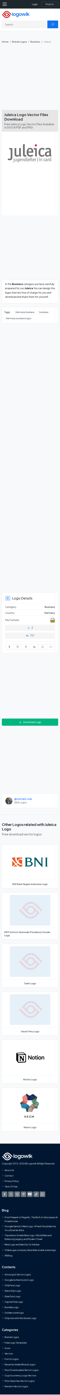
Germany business (24, 312)
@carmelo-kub (23, 798)
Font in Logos (12, 1359)
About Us (9, 1170)
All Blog (8, 1255)
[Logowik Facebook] (4, 1194)
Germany (49, 612)
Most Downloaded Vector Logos (22, 1370)
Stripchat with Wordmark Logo (20, 1318)
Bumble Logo (12, 1307)
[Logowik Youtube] (30, 1194)
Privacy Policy (12, 1181)
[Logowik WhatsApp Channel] (42, 1194)
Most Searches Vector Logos (20, 1380)
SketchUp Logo (13, 1290)
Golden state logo (14, 1312)
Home (5, 41)
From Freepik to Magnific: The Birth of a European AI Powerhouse (31, 1219)
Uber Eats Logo (12, 1296)
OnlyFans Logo (12, 1285)
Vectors (9, 1353)
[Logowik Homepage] (16, 14)
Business (35, 41)
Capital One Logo (14, 1301)
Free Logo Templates (16, 1342)
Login (35, 4)
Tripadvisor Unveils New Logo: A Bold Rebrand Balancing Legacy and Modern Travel (28, 1237)
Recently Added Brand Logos (20, 1364)
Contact (9, 1175)
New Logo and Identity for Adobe (22, 1244)
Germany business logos (18, 318)
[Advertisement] (30, 78)
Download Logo (32, 722)
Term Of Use (11, 1186)
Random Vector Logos (16, 1386)
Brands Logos (19, 41)
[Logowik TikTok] (36, 1194)
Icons (7, 1348)
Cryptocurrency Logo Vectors (20, 1375)
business (43, 312)
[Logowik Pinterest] (23, 1194)
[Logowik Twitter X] (11, 1194)
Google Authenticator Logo (19, 1279)
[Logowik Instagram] (17, 1194)
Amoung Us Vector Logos (18, 1274)
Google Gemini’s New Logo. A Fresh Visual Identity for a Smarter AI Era (30, 1228)
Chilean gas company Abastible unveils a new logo (30, 1250)
